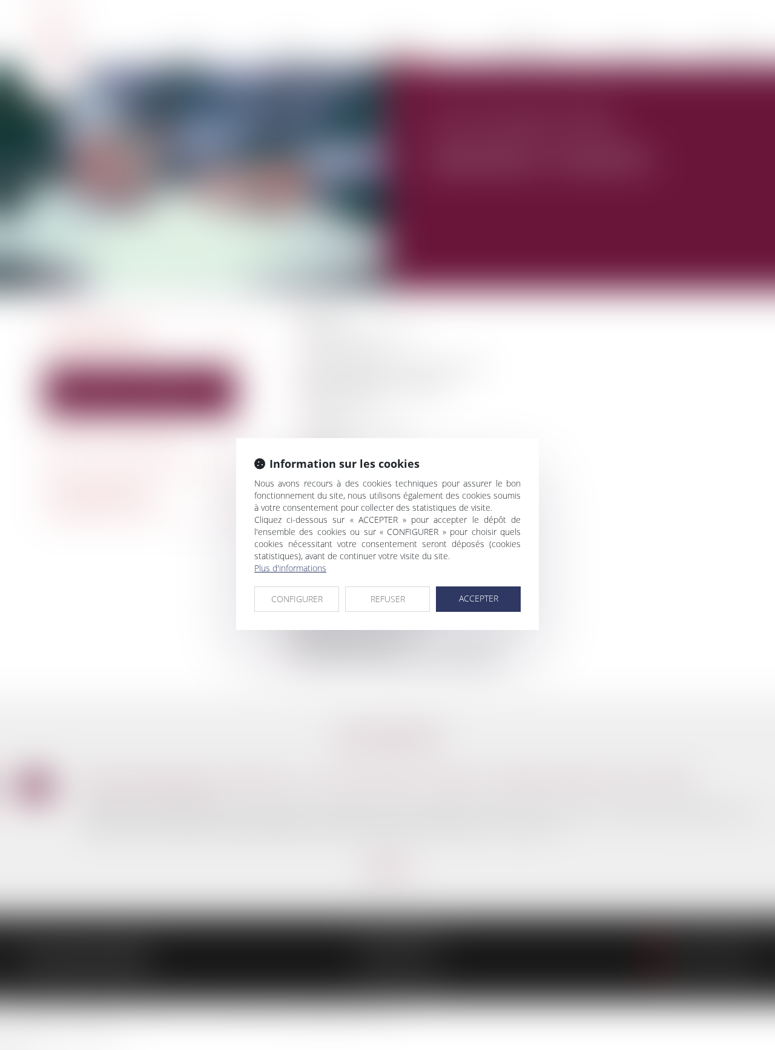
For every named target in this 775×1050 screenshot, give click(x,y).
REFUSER (388, 599)
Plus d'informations (290, 568)
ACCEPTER (478, 598)
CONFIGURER (297, 599)
